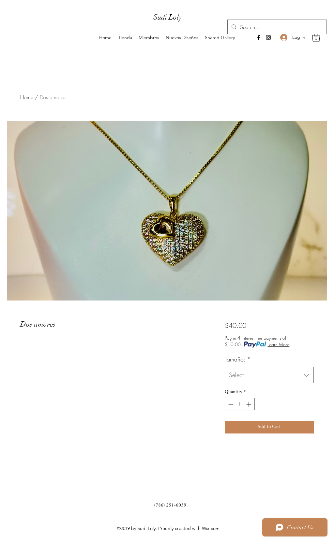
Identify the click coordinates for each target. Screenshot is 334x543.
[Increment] (249, 404)
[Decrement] (230, 404)
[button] (316, 37)
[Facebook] (258, 37)
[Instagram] (268, 37)
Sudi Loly (167, 17)
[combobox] (269, 375)
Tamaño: (237, 359)
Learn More (278, 344)
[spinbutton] (239, 404)
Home (26, 97)
